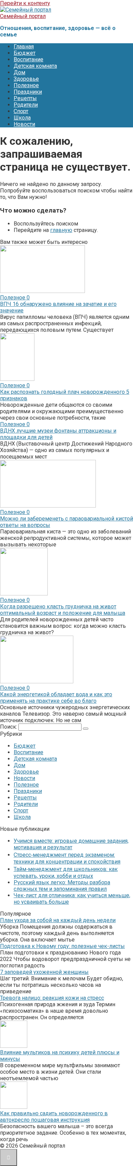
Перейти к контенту (25, 3)
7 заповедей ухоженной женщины (44, 972)
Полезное (26, 85)
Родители (26, 105)
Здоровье (26, 79)
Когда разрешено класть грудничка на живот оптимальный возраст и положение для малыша (62, 609)
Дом (19, 72)
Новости (24, 124)
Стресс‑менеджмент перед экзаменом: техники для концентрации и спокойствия (67, 858)
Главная (24, 46)
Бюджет (24, 53)
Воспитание (28, 59)
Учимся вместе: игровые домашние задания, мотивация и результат (71, 844)
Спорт (21, 111)
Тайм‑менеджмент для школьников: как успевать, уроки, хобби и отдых (66, 872)
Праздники (28, 92)
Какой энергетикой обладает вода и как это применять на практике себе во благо (56, 697)
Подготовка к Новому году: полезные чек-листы (62, 946)
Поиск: (9, 727)
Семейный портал (23, 16)
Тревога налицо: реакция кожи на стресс (52, 998)
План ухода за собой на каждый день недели (58, 920)
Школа (22, 117)
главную (61, 230)
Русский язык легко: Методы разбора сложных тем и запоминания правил (62, 885)
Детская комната (35, 66)
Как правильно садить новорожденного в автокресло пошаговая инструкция (54, 1116)
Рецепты (25, 98)
